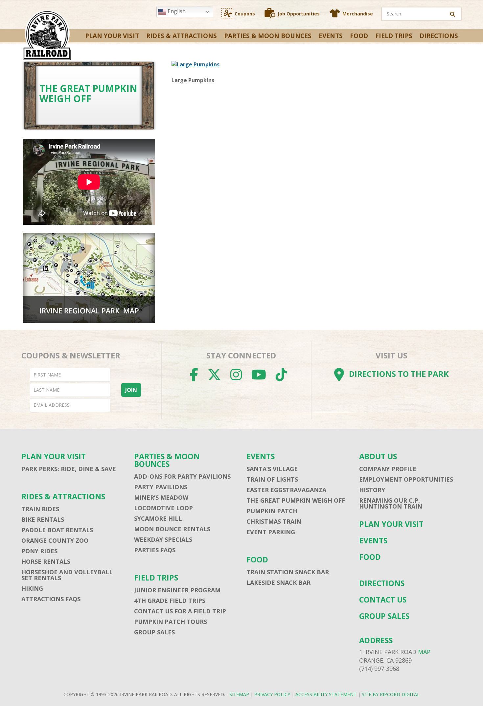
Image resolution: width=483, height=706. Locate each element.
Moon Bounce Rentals (172, 529)
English (176, 11)
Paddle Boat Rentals (57, 530)
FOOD (359, 36)
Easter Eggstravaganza (286, 490)
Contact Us (382, 600)
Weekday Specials (163, 539)
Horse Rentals (45, 561)
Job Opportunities (299, 14)
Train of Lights (272, 479)
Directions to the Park (399, 373)
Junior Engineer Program (177, 590)
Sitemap (239, 694)
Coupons (245, 14)
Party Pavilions (160, 487)
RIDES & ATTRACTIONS (181, 36)
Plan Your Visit (112, 36)
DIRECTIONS (439, 36)
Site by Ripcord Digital (391, 694)
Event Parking (270, 532)
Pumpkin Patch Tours (170, 622)
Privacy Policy (272, 694)
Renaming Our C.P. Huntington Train (390, 503)
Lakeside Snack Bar (278, 582)
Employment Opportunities (406, 479)
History (372, 490)
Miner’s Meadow (161, 497)
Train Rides (40, 509)
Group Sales (154, 632)
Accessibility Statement (325, 694)
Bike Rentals (42, 519)
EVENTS (331, 36)
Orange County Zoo (54, 540)
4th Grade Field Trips (169, 600)
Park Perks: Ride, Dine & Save (68, 469)
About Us (378, 456)
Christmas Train (273, 521)
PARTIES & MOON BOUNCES (267, 36)
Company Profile (387, 469)
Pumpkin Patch (271, 511)
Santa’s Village (272, 469)
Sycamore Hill (158, 518)
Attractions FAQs (50, 599)
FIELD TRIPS (393, 36)
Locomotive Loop (163, 508)
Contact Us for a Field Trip (180, 611)
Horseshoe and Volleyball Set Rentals (67, 575)
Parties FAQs (154, 550)
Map (424, 652)
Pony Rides (39, 551)
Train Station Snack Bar (287, 572)
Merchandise (357, 14)
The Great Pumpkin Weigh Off (295, 500)
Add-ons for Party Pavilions (182, 476)
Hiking (32, 588)
